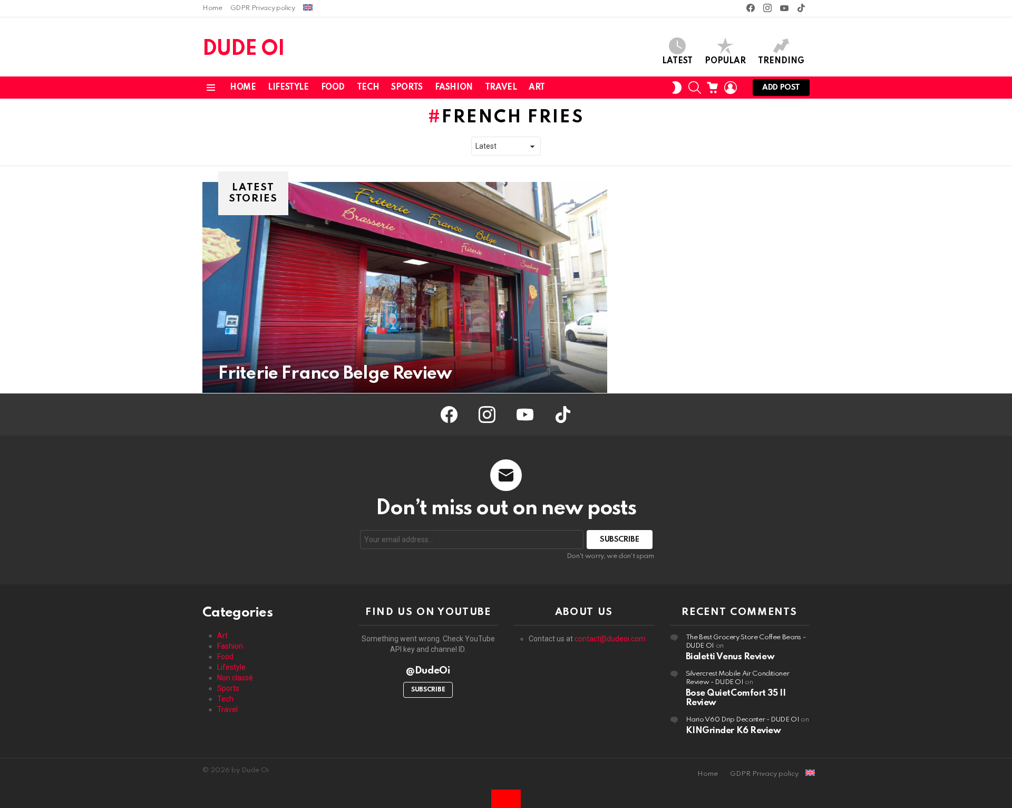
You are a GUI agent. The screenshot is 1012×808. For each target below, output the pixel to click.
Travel (501, 87)
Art (537, 87)
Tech (368, 87)
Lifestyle (288, 87)
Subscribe (428, 690)
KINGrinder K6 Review (733, 730)
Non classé (235, 678)
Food (333, 87)
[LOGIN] (730, 87)
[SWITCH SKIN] (676, 87)
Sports (406, 87)
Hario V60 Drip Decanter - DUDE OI (743, 719)
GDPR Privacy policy (262, 8)
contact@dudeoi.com (610, 638)
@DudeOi (428, 671)
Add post (781, 87)
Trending (781, 61)
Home (212, 8)
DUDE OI (243, 49)
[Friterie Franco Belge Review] (404, 287)
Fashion (454, 87)
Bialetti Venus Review (730, 656)
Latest (677, 61)
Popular (725, 61)
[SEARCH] (694, 87)
